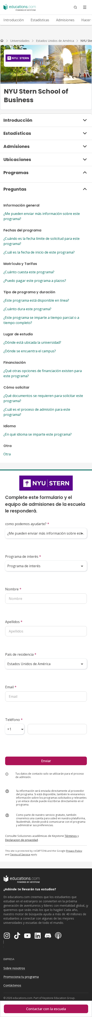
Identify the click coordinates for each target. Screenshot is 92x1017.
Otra (7, 454)
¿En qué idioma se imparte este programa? (37, 434)
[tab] (13, 20)
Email (10, 687)
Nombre (13, 589)
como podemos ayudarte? (27, 523)
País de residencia (20, 654)
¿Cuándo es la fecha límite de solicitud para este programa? (41, 241)
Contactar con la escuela (46, 1008)
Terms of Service (20, 854)
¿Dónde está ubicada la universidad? (32, 342)
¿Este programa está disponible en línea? (36, 300)
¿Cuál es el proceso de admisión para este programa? (36, 412)
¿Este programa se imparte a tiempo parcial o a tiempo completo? (41, 320)
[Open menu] (85, 7)
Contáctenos (12, 985)
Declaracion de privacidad (21, 840)
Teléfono (14, 719)
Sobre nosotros (14, 968)
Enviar (46, 761)
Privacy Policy (74, 850)
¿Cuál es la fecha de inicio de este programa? (39, 252)
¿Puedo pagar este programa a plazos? (34, 280)
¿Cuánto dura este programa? (27, 309)
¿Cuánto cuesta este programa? (28, 272)
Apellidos (13, 621)
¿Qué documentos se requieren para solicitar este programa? (43, 398)
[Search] (75, 7)
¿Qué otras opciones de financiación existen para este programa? (42, 373)
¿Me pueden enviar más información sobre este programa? (41, 216)
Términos (71, 836)
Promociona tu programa (21, 977)
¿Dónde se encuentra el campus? (29, 351)
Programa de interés (23, 556)
